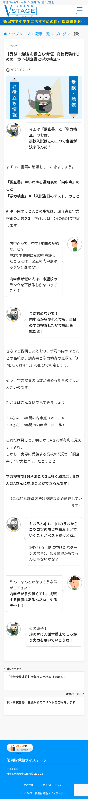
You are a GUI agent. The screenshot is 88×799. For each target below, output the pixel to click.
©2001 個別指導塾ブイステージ (43, 793)
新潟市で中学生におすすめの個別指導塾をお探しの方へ (44, 21)
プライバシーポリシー (52, 784)
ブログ (13, 46)
